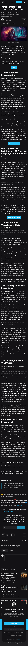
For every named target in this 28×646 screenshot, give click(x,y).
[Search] (25, 569)
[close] (23, 603)
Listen (24, 19)
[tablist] (7, 550)
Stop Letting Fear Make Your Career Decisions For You (9, 587)
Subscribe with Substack (15, 629)
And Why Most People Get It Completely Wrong (8, 577)
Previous (6, 540)
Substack (6, 643)
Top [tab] (3, 569)
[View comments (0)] (7, 23)
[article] (14, 577)
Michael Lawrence (9, 18)
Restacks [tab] (11, 550)
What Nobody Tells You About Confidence (9, 574)
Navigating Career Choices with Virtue (9, 592)
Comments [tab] (4, 550)
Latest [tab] (6, 569)
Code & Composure (7, 511)
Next (23, 540)
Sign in (25, 2)
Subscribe (19, 2)
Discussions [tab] (12, 569)
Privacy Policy (19, 635)
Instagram (19, 506)
